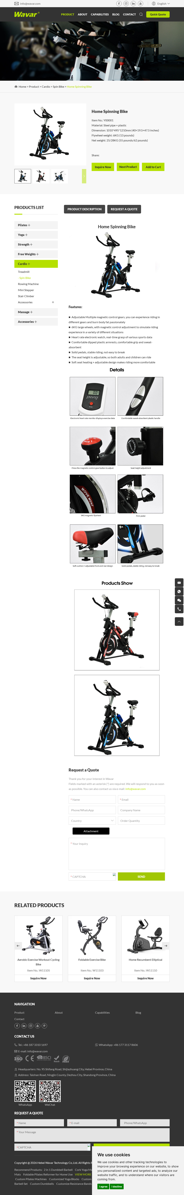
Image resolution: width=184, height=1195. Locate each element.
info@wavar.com (30, 3)
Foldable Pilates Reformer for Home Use (48, 1174)
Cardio (46, 86)
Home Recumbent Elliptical (145, 959)
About (82, 14)
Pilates (23, 225)
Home (22, 86)
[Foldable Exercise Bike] (92, 936)
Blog (115, 14)
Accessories (25, 302)
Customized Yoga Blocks (64, 1179)
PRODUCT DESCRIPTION (85, 209)
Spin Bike (58, 86)
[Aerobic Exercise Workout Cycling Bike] (38, 936)
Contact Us (24, 1036)
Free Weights (27, 254)
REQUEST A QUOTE (124, 209)
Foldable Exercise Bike (92, 959)
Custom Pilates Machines (31, 1179)
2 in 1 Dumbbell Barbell (58, 1169)
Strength (24, 244)
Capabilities (100, 14)
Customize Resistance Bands (74, 1183)
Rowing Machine (28, 284)
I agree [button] (103, 1186)
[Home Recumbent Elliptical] (145, 936)
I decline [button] (117, 1186)
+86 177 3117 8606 (126, 1044)
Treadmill (23, 271)
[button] (84, 176)
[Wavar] (27, 14)
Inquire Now (38, 978)
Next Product (128, 166)
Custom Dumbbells (42, 1183)
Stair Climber (26, 296)
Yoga (21, 234)
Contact (129, 14)
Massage (24, 312)
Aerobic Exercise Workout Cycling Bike (38, 962)
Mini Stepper (26, 290)
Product (67, 14)
